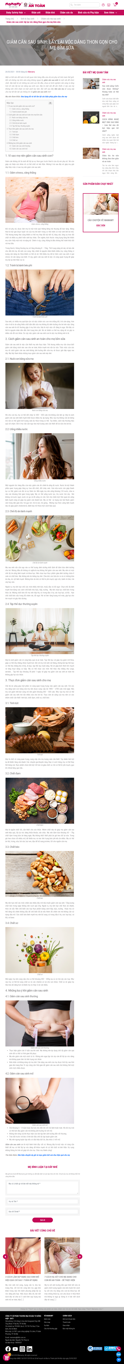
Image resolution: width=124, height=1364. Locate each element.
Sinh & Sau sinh (27, 18)
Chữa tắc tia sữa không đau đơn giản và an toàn (110, 158)
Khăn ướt (36, 12)
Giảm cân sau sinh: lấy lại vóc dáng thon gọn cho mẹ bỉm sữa (33, 22)
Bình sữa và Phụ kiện (88, 12)
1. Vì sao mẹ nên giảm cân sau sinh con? (21, 106)
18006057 (18, 1343)
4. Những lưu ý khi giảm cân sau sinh (19, 143)
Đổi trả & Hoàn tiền (69, 1319)
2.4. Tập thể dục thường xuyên (19, 126)
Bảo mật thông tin (69, 1329)
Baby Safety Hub (14, 12)
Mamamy (31, 72)
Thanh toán (66, 1322)
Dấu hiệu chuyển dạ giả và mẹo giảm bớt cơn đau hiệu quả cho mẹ (44, 1155)
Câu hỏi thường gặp (50, 1329)
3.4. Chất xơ (13, 140)
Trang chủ (9, 18)
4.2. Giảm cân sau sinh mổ (18, 149)
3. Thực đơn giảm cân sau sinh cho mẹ (20, 129)
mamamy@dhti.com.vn (18, 1337)
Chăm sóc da (66, 12)
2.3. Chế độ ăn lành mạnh (18, 123)
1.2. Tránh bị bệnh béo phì (18, 112)
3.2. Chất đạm (14, 135)
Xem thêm (109, 12)
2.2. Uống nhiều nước (16, 120)
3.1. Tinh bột (13, 132)
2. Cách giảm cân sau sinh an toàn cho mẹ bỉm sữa (24, 115)
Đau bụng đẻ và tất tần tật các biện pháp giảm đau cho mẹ (44, 96)
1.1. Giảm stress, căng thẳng (19, 109)
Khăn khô (50, 12)
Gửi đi (42, 1220)
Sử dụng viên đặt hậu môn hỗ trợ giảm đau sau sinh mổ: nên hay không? (69, 1280)
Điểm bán (47, 1319)
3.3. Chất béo (14, 137)
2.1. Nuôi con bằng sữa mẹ (18, 118)
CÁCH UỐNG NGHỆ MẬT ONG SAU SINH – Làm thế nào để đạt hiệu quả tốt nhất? (110, 125)
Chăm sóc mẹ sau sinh (51, 18)
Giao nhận (66, 1325)
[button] (80, 1256)
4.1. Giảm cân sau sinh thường (19, 146)
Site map (47, 1322)
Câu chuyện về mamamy (101, 220)
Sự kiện (46, 1325)
